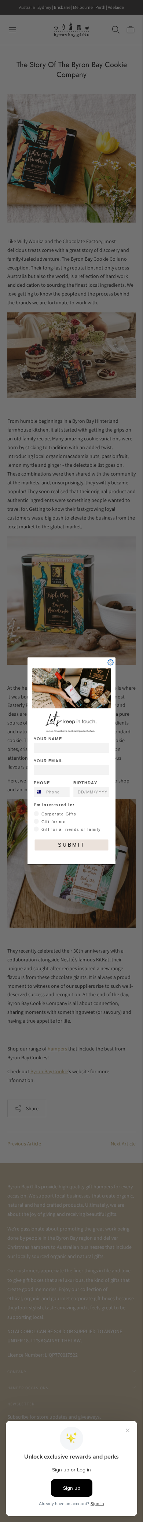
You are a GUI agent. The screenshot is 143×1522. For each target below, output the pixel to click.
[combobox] (38, 792)
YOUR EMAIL (48, 761)
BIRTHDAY (85, 783)
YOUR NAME (48, 739)
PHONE (42, 783)
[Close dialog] (110, 662)
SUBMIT (71, 845)
